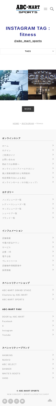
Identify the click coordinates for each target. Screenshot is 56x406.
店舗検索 (6, 238)
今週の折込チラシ (10, 243)
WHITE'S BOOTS (11, 373)
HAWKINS (7, 355)
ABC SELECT (9, 364)
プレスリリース (9, 261)
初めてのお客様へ (10, 164)
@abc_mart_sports (28, 40)
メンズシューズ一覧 (12, 200)
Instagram (7, 330)
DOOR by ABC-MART (13, 317)
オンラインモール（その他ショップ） (20, 182)
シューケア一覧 (9, 213)
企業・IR (6, 252)
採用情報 (6, 270)
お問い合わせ (8, 159)
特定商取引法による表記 (14, 178)
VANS (5, 378)
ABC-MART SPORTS (13, 299)
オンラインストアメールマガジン (18, 169)
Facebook (7, 321)
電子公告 (6, 256)
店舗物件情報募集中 (12, 265)
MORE (28, 109)
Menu (46, 9)
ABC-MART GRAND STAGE (16, 290)
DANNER (6, 369)
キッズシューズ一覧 (12, 209)
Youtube (6, 335)
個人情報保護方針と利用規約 (16, 173)
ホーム (5, 146)
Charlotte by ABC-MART (15, 295)
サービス (6, 247)
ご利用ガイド (8, 155)
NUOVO (6, 360)
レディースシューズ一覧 (14, 204)
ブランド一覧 (8, 218)
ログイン (6, 150)
